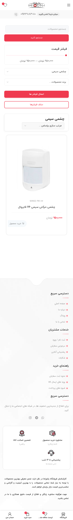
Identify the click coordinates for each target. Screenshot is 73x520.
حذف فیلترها (36, 104)
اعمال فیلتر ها (36, 94)
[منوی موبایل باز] (68, 5)
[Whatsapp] (42, 417)
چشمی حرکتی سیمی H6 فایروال (36, 207)
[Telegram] (36, 417)
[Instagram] (30, 417)
